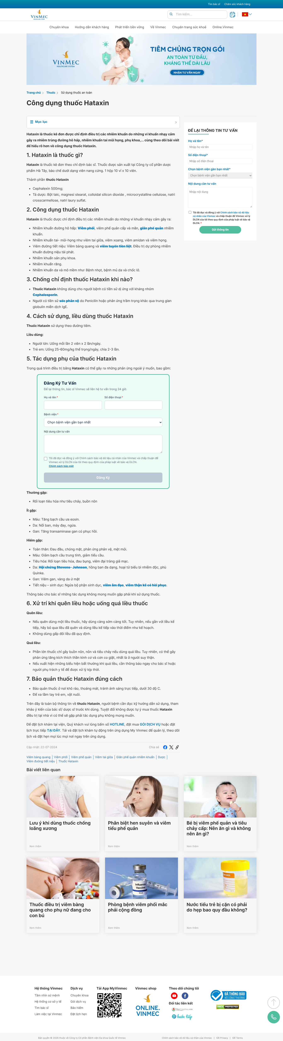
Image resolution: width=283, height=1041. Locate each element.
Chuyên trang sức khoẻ (189, 27)
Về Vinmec (158, 27)
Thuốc (51, 92)
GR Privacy (222, 1038)
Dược (161, 757)
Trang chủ (34, 92)
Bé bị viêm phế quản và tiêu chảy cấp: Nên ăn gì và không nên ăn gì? (219, 828)
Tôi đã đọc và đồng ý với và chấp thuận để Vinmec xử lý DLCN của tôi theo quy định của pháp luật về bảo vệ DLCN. (221, 217)
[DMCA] (227, 1006)
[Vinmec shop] (148, 1005)
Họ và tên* (195, 141)
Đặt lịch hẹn (79, 1014)
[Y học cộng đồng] (182, 1009)
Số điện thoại (113, 397)
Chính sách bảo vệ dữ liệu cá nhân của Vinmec (187, 1038)
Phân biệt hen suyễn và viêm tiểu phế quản (139, 825)
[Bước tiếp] (182, 1017)
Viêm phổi (61, 757)
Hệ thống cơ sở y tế (48, 1001)
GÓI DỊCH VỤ (150, 724)
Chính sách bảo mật (61, 466)
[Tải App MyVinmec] (109, 1005)
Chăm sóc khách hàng (237, 4)
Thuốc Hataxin (68, 761)
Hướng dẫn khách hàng (92, 27)
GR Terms (237, 1038)
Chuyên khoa (59, 27)
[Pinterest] (177, 747)
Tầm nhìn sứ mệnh (47, 995)
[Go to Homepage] (39, 14)
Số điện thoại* (198, 155)
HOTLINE (117, 724)
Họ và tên (51, 397)
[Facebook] (165, 747)
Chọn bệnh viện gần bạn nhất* (209, 169)
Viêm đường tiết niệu (41, 761)
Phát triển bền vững (129, 27)
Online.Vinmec (223, 27)
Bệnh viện (51, 414)
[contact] (274, 1017)
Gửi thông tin (220, 229)
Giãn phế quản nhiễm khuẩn (135, 757)
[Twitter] (171, 747)
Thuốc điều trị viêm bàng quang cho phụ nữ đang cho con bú (60, 910)
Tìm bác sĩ (214, 4)
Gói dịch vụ (78, 1001)
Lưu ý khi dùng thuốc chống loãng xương (60, 825)
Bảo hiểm (77, 1008)
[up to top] (273, 1002)
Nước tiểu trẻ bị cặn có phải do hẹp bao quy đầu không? (217, 907)
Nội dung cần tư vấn (57, 431)
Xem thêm (35, 846)
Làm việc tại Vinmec (48, 1014)
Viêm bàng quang (39, 757)
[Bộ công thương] (227, 995)
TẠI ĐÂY (53, 730)
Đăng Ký (103, 477)
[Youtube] (174, 995)
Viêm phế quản (81, 757)
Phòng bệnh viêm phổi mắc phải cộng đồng (137, 907)
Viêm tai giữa (104, 757)
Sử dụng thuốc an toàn (76, 92)
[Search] (171, 14)
